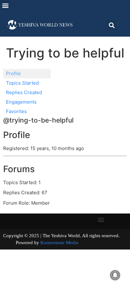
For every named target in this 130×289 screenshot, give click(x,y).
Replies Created (24, 92)
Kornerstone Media (59, 242)
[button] (5, 5)
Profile (13, 73)
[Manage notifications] (115, 275)
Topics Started (22, 83)
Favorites (16, 111)
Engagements (21, 102)
